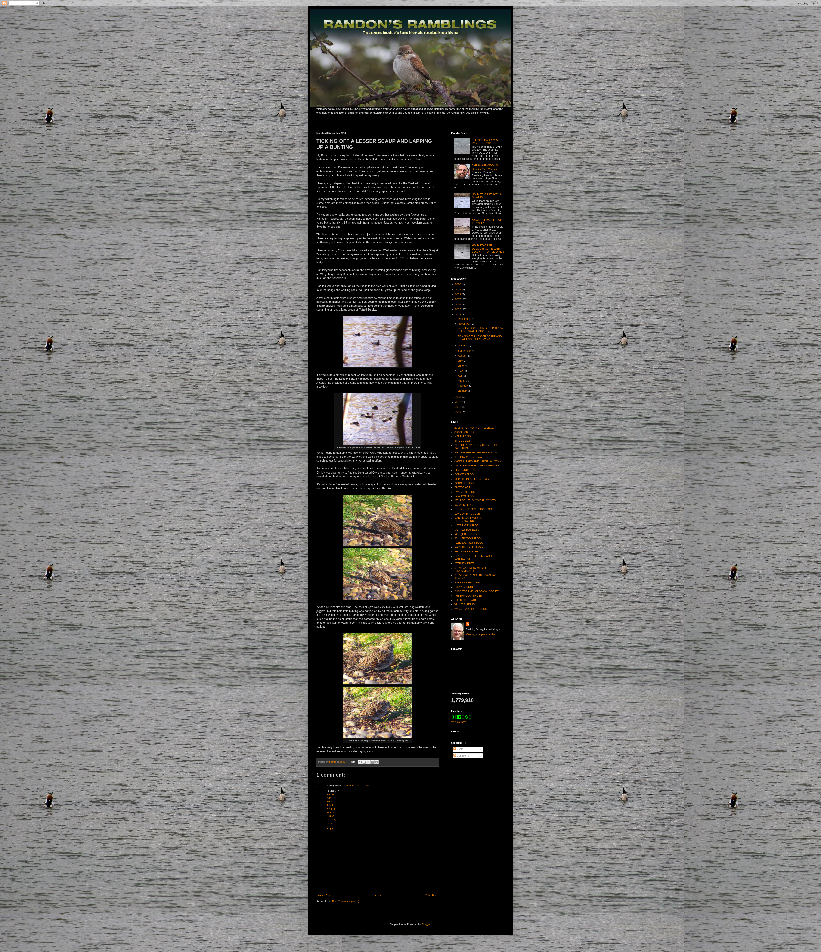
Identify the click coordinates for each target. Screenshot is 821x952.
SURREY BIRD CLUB (467, 582)
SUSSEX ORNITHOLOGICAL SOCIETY (477, 591)
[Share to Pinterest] (376, 762)
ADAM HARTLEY (464, 432)
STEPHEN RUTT (464, 563)
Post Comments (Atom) (345, 901)
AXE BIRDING (462, 436)
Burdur (331, 794)
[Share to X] (368, 762)
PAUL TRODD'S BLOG (467, 538)
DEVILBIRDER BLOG (466, 470)
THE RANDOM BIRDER (468, 595)
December (464, 318)
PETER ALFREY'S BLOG (468, 542)
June (461, 365)
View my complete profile (480, 634)
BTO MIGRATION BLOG (468, 457)
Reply (330, 828)
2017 (458, 299)
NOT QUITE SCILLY (465, 534)
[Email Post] (353, 762)
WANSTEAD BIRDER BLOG (470, 608)
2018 (458, 294)
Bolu (329, 801)
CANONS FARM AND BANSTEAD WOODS (479, 461)
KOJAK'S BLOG (463, 504)
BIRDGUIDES (462, 440)
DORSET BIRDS (464, 483)
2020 (458, 284)
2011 (458, 407)
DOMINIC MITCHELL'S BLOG (471, 478)
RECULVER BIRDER (466, 551)
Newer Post (324, 895)
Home (378, 895)
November (464, 323)
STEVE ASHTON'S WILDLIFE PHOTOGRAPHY (471, 569)
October (463, 345)
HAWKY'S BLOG (464, 496)
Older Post (431, 895)
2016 (458, 304)
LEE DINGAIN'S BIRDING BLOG (473, 509)
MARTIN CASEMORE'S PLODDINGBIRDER (468, 520)
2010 (458, 411)
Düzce (330, 815)
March (462, 380)
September (464, 350)
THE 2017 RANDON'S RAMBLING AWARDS (485, 141)
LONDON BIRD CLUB (467, 513)
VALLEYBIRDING (464, 604)
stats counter (458, 722)
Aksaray (331, 819)
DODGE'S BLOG (464, 474)
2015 (458, 309)
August (462, 355)
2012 (458, 402)
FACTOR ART (462, 487)
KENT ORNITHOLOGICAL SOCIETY (475, 500)
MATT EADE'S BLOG (466, 525)
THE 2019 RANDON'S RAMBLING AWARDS (485, 167)
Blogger (426, 924)
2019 (458, 289)
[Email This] (360, 762)
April (461, 375)
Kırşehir (331, 808)
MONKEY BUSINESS (466, 529)
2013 (458, 396)
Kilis (329, 823)
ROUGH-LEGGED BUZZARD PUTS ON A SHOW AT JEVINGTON (481, 330)
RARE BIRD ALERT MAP (468, 547)
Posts (459, 749)
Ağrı (329, 798)
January (463, 390)
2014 (458, 314)
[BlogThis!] (364, 762)
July (460, 360)
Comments (462, 755)
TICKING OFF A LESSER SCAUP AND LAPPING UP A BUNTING (480, 338)
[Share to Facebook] (372, 762)
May (461, 370)
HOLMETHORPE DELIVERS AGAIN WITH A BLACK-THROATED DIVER (488, 248)
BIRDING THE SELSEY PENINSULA (475, 452)
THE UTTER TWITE (465, 600)
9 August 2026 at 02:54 (356, 785)
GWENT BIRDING (464, 491)
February (463, 385)
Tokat (330, 805)
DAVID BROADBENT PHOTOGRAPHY (476, 465)
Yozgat (331, 812)
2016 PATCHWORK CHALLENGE (474, 427)
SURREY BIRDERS (465, 587)
